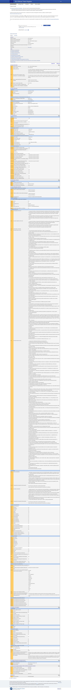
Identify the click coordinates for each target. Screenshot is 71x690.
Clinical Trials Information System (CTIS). (16, 13)
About (32, 4)
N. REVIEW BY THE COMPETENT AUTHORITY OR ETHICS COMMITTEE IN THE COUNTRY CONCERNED (25, 60)
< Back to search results (13, 33)
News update (37, 4)
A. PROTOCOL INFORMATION (15, 50)
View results (29, 47)
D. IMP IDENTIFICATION (14, 54)
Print (12, 35)
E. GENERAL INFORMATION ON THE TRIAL (17, 56)
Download (15, 35)
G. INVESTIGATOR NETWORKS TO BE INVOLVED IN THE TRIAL (20, 59)
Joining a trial (20, 4)
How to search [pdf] (21, 27)
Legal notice (59, 682)
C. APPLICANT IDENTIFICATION (15, 52)
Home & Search (13, 4)
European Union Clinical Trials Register (16, 8)
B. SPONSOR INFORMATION (15, 51)
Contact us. (14, 678)
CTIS (37, 683)
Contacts (27, 4)
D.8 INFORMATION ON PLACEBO (15, 55)
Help (60, 1)
